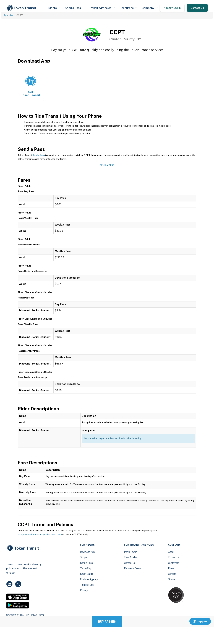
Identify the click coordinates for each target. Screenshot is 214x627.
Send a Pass (38, 155)
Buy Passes (107, 621)
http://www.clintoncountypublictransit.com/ (40, 534)
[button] (54, 8)
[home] (22, 8)
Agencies (8, 15)
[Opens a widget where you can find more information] (200, 621)
